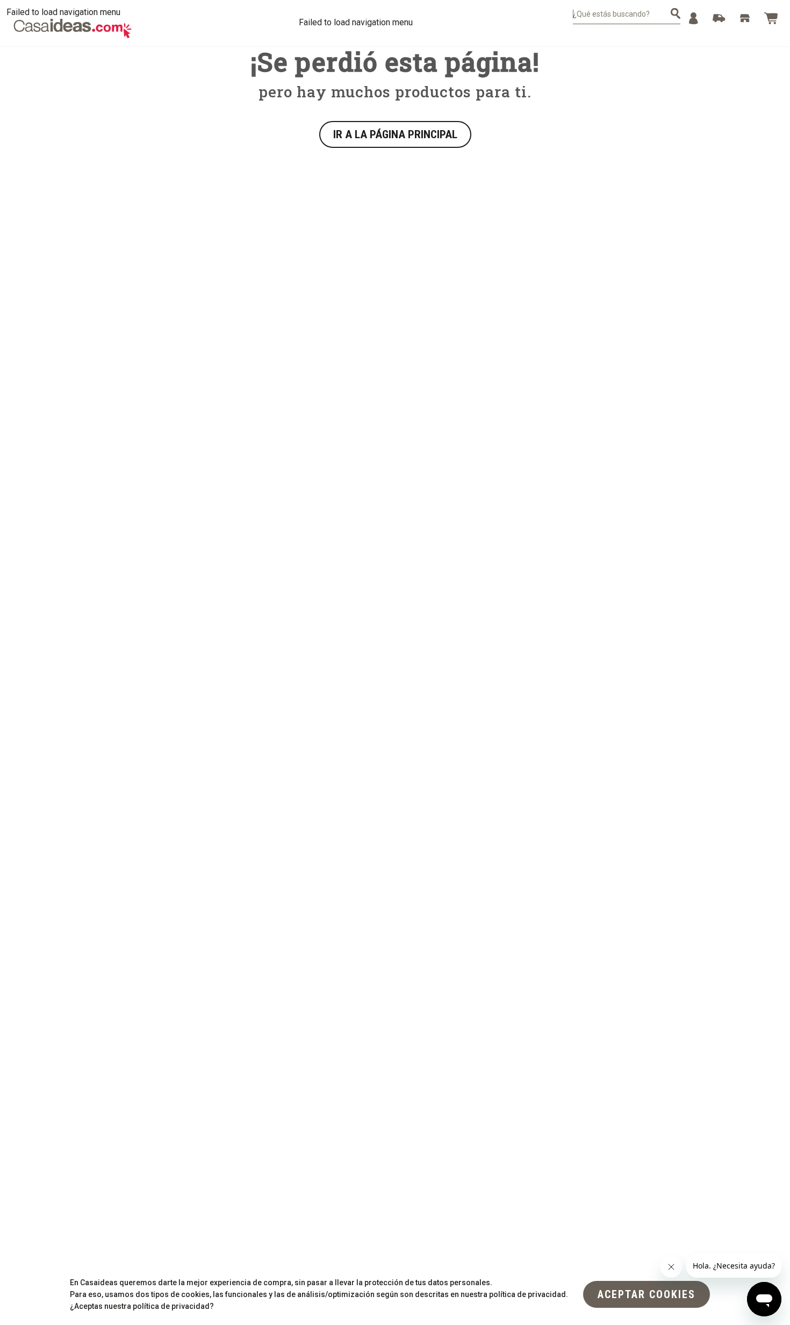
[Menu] (693, 18)
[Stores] (745, 18)
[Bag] (771, 18)
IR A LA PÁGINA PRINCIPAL (395, 134)
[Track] (719, 18)
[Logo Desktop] (72, 28)
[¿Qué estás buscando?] (675, 13)
